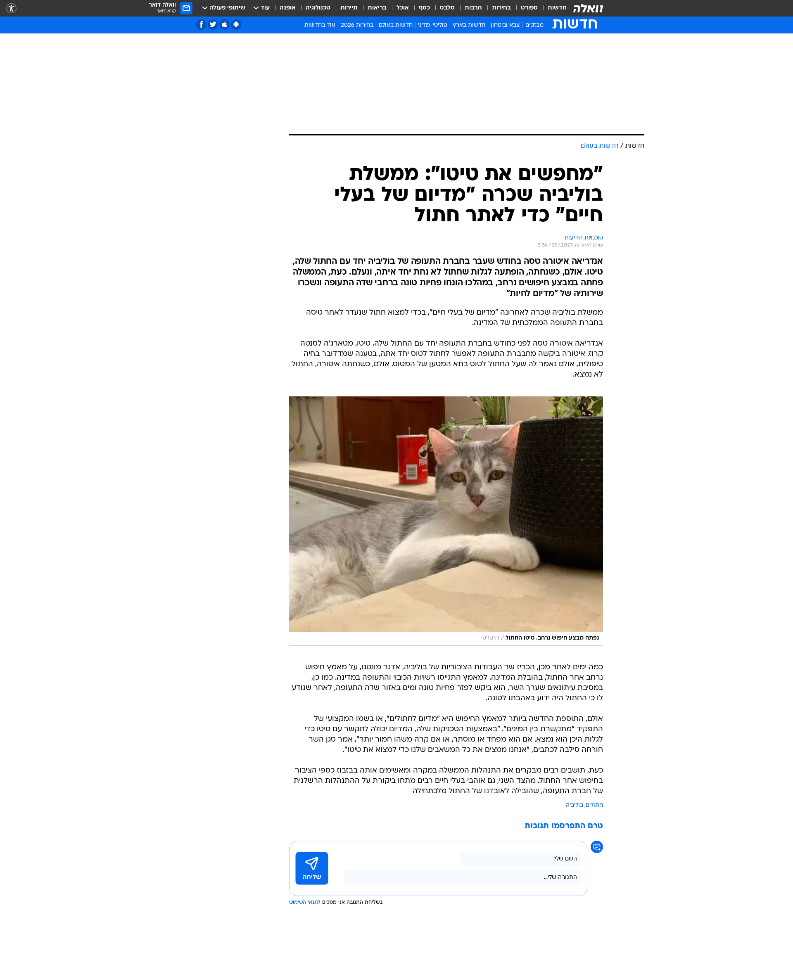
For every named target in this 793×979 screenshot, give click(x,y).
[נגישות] (11, 8)
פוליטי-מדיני (432, 25)
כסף (424, 8)
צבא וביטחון (505, 25)
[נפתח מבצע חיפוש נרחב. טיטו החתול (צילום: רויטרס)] (446, 521)
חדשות (557, 8)
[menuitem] (552, 8)
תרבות (473, 8)
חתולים (594, 805)
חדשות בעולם (396, 25)
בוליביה (574, 805)
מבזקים (534, 25)
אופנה (288, 8)
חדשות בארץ (469, 25)
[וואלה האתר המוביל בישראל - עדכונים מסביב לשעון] (588, 8)
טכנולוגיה (318, 8)
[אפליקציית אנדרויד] (236, 24)
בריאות (377, 8)
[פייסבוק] (201, 24)
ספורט (529, 8)
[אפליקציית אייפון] (224, 24)
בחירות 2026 (357, 25)
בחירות (501, 8)
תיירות (349, 8)
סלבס (447, 8)
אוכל (402, 8)
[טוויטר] (213, 24)
